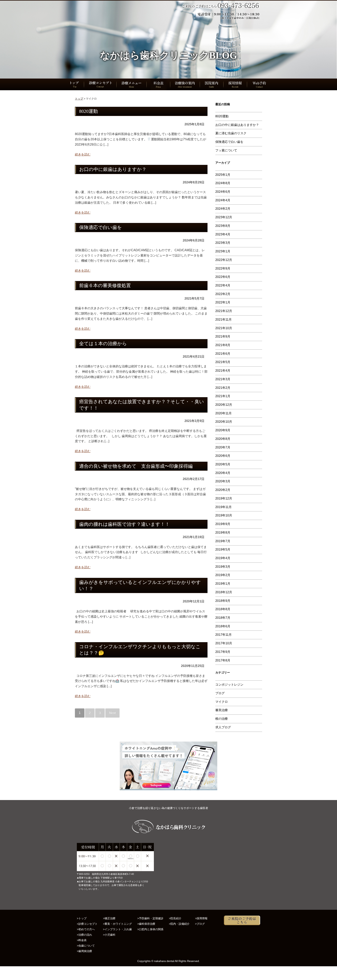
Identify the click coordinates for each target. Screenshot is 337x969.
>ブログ (200, 923)
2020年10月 (223, 421)
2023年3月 (222, 242)
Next (112, 712)
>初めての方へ (86, 929)
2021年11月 (223, 319)
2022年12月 (223, 260)
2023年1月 (222, 251)
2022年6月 (222, 276)
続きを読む (82, 154)
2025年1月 (222, 174)
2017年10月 (223, 643)
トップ (79, 98)
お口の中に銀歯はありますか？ (237, 124)
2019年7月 (222, 541)
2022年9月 (222, 268)
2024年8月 (222, 183)
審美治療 (221, 710)
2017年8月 (222, 660)
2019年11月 (223, 507)
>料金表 (82, 940)
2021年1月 (222, 396)
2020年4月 (222, 473)
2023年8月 (222, 225)
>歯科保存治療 (146, 923)
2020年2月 (222, 490)
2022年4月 (222, 285)
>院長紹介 (175, 918)
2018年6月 (222, 626)
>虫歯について (86, 945)
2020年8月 (222, 438)
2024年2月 (222, 208)
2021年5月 (222, 362)
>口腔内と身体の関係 (150, 929)
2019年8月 (222, 532)
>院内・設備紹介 (179, 923)
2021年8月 (222, 345)
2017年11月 (223, 634)
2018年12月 (223, 592)
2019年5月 (222, 549)
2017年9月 (222, 651)
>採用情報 (201, 918)
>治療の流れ (84, 934)
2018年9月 (222, 600)
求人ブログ (223, 727)
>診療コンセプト (87, 923)
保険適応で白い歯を (229, 141)
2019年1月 (222, 583)
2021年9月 (222, 336)
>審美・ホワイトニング (117, 923)
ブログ (220, 693)
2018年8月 (222, 609)
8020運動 (222, 116)
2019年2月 (222, 575)
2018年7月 (222, 617)
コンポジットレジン (229, 684)
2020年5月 (222, 464)
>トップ (82, 918)
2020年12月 (223, 404)
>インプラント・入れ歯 (117, 929)
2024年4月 (222, 200)
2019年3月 (222, 566)
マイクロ (221, 701)
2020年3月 (222, 481)
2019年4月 (222, 558)
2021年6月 (222, 353)
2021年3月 (222, 379)
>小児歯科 (109, 934)
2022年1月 (222, 302)
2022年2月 (222, 294)
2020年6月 (222, 455)
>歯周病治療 (84, 951)
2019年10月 (223, 515)
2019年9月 (222, 524)
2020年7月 (222, 447)
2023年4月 (222, 234)
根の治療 (221, 718)
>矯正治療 (109, 918)
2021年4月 (222, 370)
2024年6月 (222, 191)
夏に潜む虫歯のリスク (231, 133)
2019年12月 (223, 498)
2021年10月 (223, 328)
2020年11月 (223, 413)
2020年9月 (222, 430)
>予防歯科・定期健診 (150, 918)
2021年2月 (222, 387)
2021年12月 (223, 311)
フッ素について (226, 150)
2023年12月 (223, 217)
